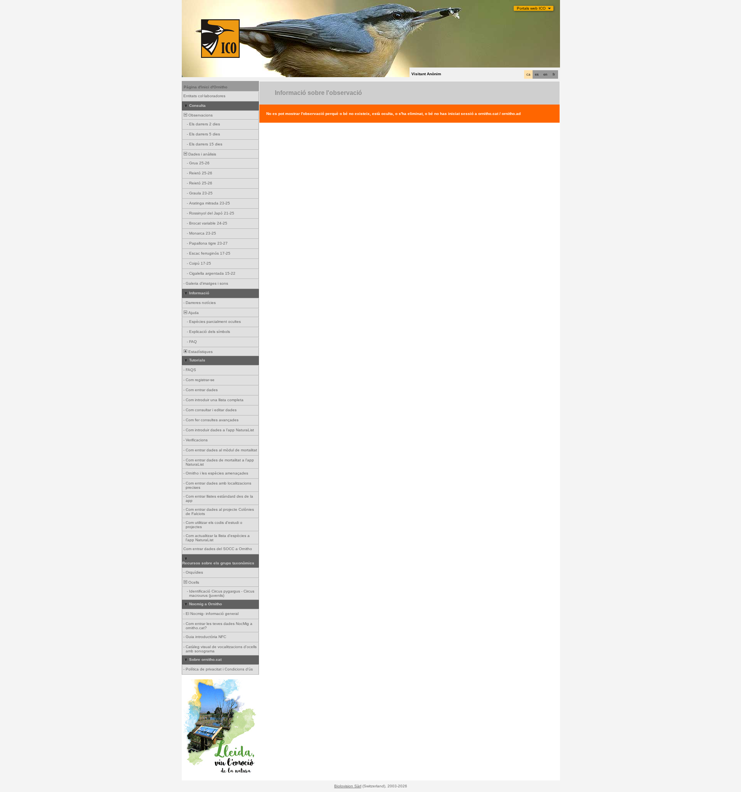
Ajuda (193, 313)
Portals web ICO (531, 8)
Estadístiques (200, 352)
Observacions (200, 115)
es (537, 74)
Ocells (193, 582)
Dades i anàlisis (201, 154)
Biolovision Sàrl (347, 786)
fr (554, 74)
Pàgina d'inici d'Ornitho (205, 87)
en (545, 74)
